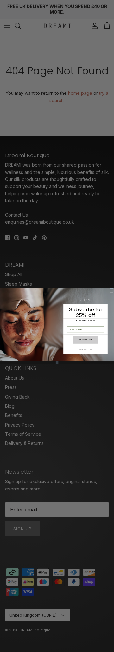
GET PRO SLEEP (85, 339)
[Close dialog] (111, 290)
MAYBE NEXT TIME (85, 349)
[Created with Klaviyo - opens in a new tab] (57, 362)
